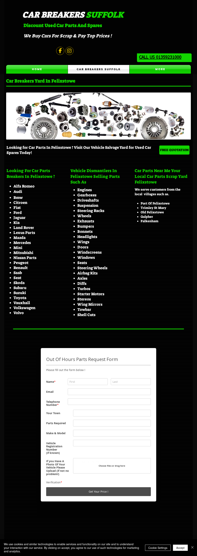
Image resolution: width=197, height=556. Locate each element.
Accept (180, 548)
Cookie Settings (157, 548)
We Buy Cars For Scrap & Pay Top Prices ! (67, 36)
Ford (17, 212)
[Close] (192, 547)
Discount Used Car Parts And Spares (62, 25)
